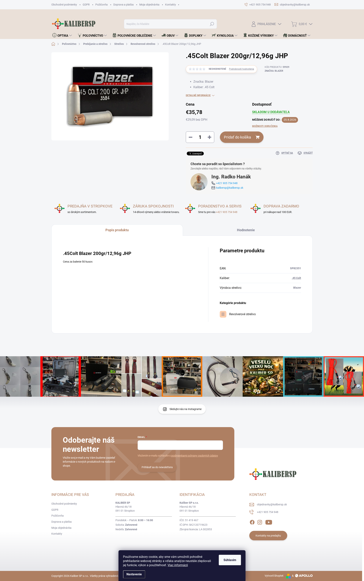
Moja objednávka (149, 4)
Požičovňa (101, 4)
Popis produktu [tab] (117, 230)
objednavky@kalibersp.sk (272, 504)
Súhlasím (230, 560)
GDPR (86, 4)
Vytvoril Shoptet (274, 575)
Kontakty (170, 4)
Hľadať (212, 23)
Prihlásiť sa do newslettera (157, 467)
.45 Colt (296, 277)
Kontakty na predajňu (268, 535)
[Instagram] (260, 521)
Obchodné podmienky (64, 4)
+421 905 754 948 (227, 183)
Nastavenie (134, 574)
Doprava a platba (123, 4)
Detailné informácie (198, 95)
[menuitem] (62, 35)
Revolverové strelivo (242, 314)
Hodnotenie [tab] (246, 230)
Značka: (274, 71)
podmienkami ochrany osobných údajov (194, 455)
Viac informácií (178, 565)
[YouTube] (268, 521)
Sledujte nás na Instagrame (185, 409)
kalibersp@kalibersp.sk (229, 187)
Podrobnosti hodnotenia (241, 69)
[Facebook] (252, 521)
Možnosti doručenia (265, 126)
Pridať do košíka (237, 137)
